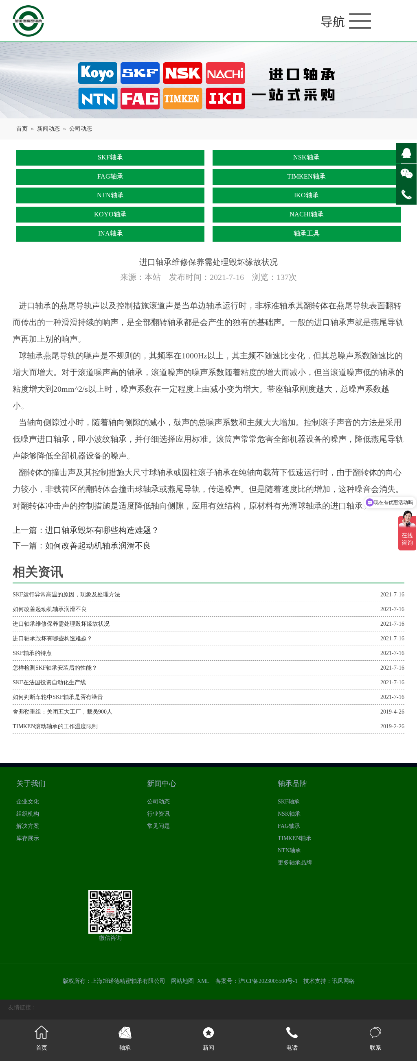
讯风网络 (343, 981)
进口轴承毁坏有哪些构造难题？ (102, 530)
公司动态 (80, 129)
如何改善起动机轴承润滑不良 (98, 545)
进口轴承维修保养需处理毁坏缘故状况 (61, 624)
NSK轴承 (306, 157)
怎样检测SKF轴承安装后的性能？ (55, 668)
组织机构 (27, 814)
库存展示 (27, 838)
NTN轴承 (110, 195)
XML (203, 981)
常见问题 (158, 826)
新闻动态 (48, 129)
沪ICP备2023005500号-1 (268, 981)
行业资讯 (158, 814)
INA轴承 (110, 233)
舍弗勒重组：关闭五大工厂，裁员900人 (62, 712)
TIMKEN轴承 (306, 176)
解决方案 (27, 826)
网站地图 (182, 981)
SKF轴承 (110, 157)
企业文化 (27, 802)
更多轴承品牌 (295, 863)
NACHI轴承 (307, 214)
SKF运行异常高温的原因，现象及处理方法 (66, 595)
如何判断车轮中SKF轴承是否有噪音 (58, 697)
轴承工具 (307, 233)
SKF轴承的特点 (32, 653)
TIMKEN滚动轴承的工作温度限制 (55, 726)
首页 (22, 129)
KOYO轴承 (110, 214)
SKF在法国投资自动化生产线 (49, 682)
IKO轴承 (306, 195)
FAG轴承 (110, 176)
